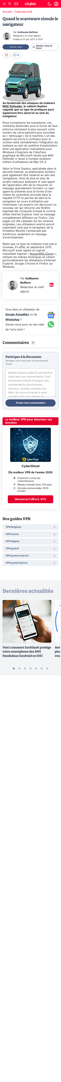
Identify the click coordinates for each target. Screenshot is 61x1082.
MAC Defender (12, 106)
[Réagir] (6, 55)
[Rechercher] (10, 4)
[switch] (49, 4)
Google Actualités (17, 314)
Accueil (7, 11)
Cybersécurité (23, 11)
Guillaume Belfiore (27, 32)
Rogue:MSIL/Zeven (42, 254)
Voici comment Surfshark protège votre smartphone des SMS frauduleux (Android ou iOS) (27, 652)
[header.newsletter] (16, 4)
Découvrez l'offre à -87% (30, 499)
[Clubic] (30, 4)
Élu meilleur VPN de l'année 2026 (30, 472)
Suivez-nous (16, 47)
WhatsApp (12, 319)
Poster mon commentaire (30, 403)
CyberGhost (31, 466)
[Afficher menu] (4, 4)
